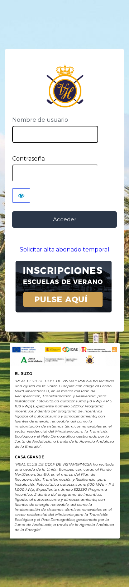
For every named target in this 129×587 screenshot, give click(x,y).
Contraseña (28, 158)
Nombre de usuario (40, 119)
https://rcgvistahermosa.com (64, 86)
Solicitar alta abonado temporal (64, 249)
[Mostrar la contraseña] (21, 195)
